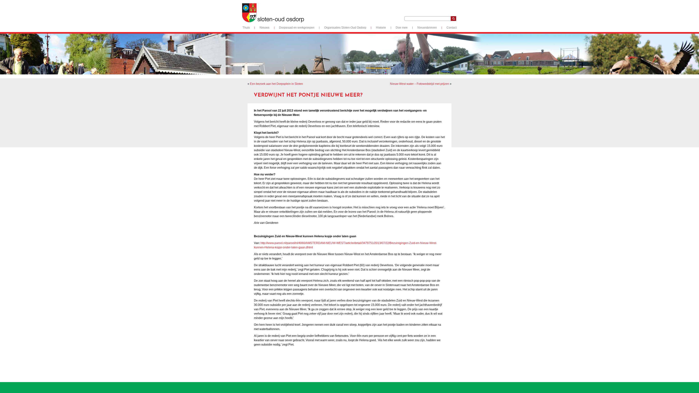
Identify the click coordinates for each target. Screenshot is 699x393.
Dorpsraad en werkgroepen (296, 27)
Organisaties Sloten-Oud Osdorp (345, 27)
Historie (381, 27)
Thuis (246, 27)
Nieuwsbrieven (427, 27)
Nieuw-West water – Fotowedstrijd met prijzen (419, 83)
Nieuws (264, 27)
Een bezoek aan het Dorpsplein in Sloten (276, 83)
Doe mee (402, 27)
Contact (452, 27)
